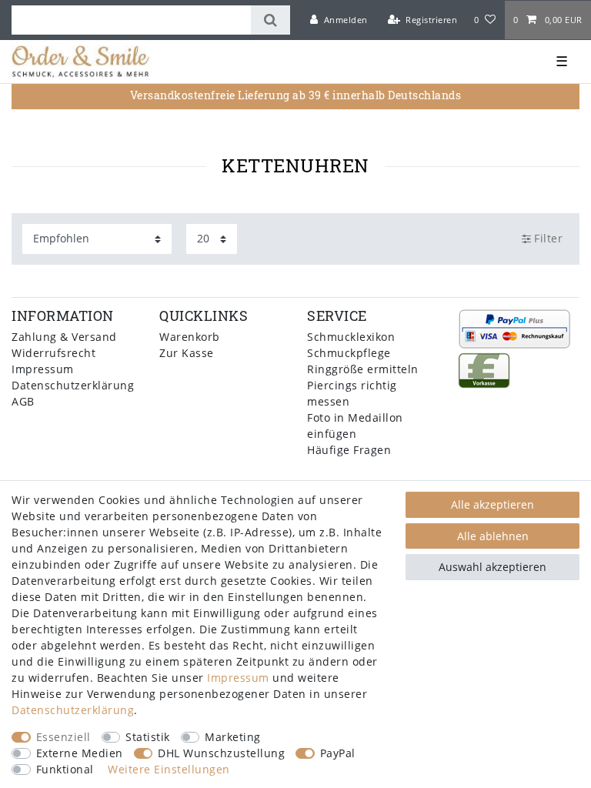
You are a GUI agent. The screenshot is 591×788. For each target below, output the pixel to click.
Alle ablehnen (493, 536)
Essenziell (63, 737)
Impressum (43, 369)
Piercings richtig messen (352, 393)
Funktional (65, 769)
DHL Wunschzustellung (221, 753)
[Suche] (270, 20)
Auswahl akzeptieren (492, 566)
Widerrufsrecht (53, 353)
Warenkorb (189, 336)
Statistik (147, 737)
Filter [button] (548, 238)
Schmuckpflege (349, 353)
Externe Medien (79, 753)
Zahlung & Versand (64, 336)
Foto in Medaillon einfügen (355, 425)
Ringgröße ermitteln (363, 369)
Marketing (233, 737)
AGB (23, 401)
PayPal (338, 753)
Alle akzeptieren (492, 504)
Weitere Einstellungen (169, 769)
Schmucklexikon (351, 336)
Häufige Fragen (349, 449)
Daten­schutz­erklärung (73, 710)
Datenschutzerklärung (73, 385)
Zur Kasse (186, 353)
